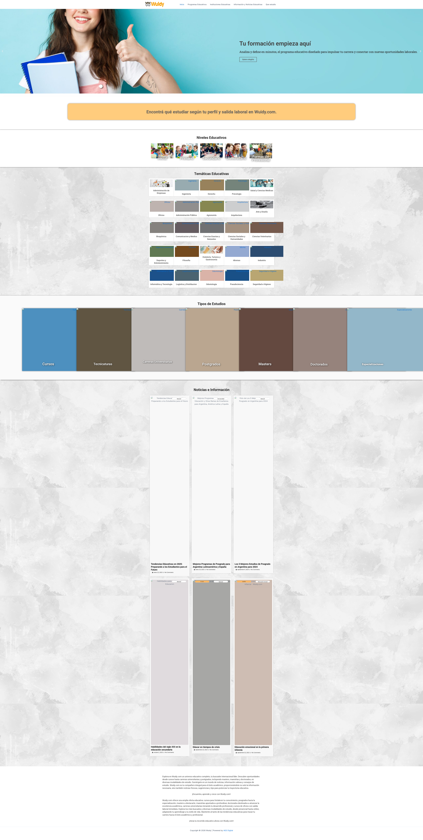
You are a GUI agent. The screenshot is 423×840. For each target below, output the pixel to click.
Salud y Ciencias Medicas (261, 190)
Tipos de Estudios (211, 304)
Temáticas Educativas (211, 174)
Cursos (48, 364)
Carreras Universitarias (157, 361)
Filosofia (186, 260)
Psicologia (236, 194)
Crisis (202, 581)
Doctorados (319, 364)
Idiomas (236, 260)
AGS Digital (228, 830)
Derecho (211, 194)
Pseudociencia (236, 284)
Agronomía (211, 215)
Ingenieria (186, 194)
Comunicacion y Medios (186, 236)
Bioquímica (161, 236)
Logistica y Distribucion (186, 284)
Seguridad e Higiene (262, 284)
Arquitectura (236, 215)
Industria (262, 260)
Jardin (244, 581)
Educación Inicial (263, 581)
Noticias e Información (211, 390)
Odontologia (211, 284)
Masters (265, 364)
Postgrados (211, 364)
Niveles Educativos (211, 137)
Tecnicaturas (103, 364)
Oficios (161, 215)
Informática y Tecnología (161, 284)
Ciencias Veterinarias (261, 236)
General (179, 398)
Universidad (221, 398)
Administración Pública (186, 215)
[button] (2, 51)
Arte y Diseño (262, 212)
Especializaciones (372, 364)
